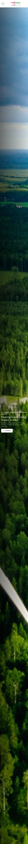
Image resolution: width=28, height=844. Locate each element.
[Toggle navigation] (3, 3)
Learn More (8, 430)
